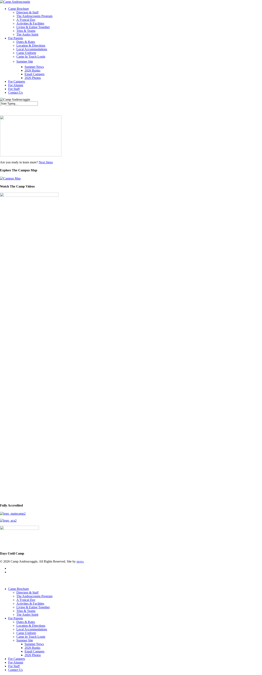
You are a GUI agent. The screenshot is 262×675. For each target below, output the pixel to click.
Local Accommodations (31, 629)
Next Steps (46, 162)
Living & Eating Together (33, 607)
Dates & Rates (25, 622)
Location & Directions (30, 625)
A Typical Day (25, 600)
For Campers (16, 658)
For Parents (15, 618)
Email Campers (34, 651)
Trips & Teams (25, 611)
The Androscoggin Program (34, 596)
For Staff (14, 666)
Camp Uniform (26, 633)
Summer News (34, 644)
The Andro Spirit (27, 614)
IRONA (80, 561)
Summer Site (24, 640)
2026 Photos (33, 655)
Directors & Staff (27, 592)
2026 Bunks (32, 647)
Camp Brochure (18, 589)
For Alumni (15, 662)
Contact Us (15, 670)
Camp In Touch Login (30, 636)
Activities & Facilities (30, 603)
